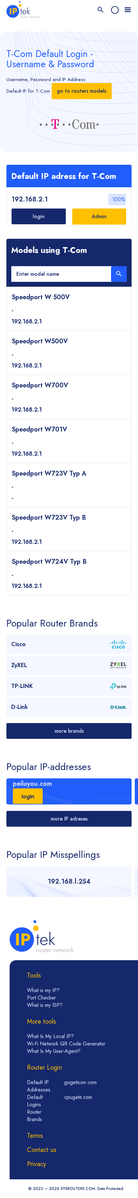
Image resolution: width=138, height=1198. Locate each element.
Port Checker (41, 997)
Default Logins (35, 1100)
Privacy (36, 1164)
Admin (99, 216)
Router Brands (34, 1115)
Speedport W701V (39, 429)
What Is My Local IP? (50, 1036)
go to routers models (81, 91)
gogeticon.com (80, 1082)
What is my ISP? (45, 1005)
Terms (35, 1135)
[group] (69, 791)
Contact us (41, 1150)
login (39, 216)
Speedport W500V (40, 341)
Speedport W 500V (41, 297)
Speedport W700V (40, 385)
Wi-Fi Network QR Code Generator (66, 1043)
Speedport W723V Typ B (49, 517)
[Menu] (128, 10)
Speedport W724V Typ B (49, 561)
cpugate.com (78, 1097)
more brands (69, 731)
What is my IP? (43, 990)
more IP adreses (69, 818)
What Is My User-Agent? (54, 1051)
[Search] (101, 10)
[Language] (115, 10)
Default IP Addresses (38, 1086)
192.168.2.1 (30, 199)
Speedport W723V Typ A (49, 473)
